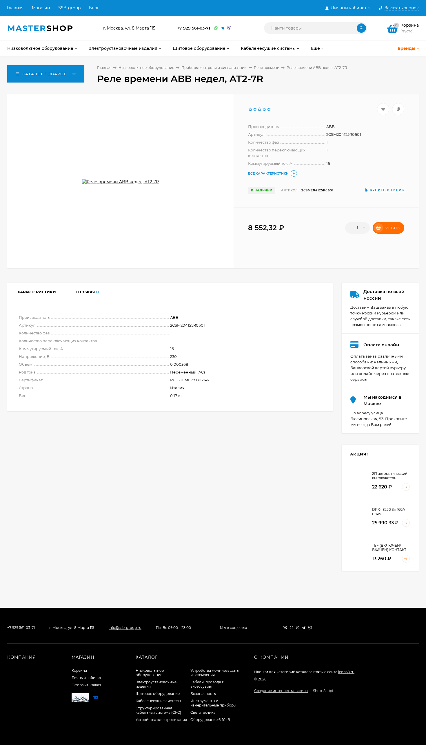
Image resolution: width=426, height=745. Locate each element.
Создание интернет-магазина (281, 691)
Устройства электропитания (161, 719)
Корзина (79, 670)
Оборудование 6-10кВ (210, 719)
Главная (15, 7)
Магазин (41, 7)
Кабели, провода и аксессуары (207, 684)
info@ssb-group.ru (125, 627)
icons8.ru (346, 672)
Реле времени (266, 67)
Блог (94, 7)
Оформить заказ (86, 685)
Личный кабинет (86, 678)
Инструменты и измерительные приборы (213, 703)
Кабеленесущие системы (158, 701)
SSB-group (69, 7)
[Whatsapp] (216, 28)
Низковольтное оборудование (146, 67)
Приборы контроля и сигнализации (214, 67)
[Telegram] (222, 28)
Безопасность (203, 693)
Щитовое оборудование (158, 693)
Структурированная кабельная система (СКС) (158, 710)
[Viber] (229, 28)
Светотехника (202, 712)
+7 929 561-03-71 (193, 28)
